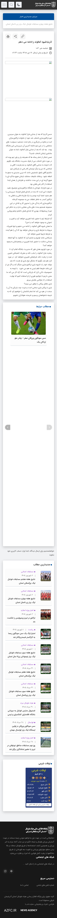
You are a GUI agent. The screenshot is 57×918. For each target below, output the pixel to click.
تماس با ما (24, 885)
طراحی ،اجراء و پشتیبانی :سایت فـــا (39, 904)
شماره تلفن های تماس (45, 885)
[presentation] (49, 427)
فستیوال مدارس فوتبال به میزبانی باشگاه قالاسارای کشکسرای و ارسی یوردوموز (21, 714)
